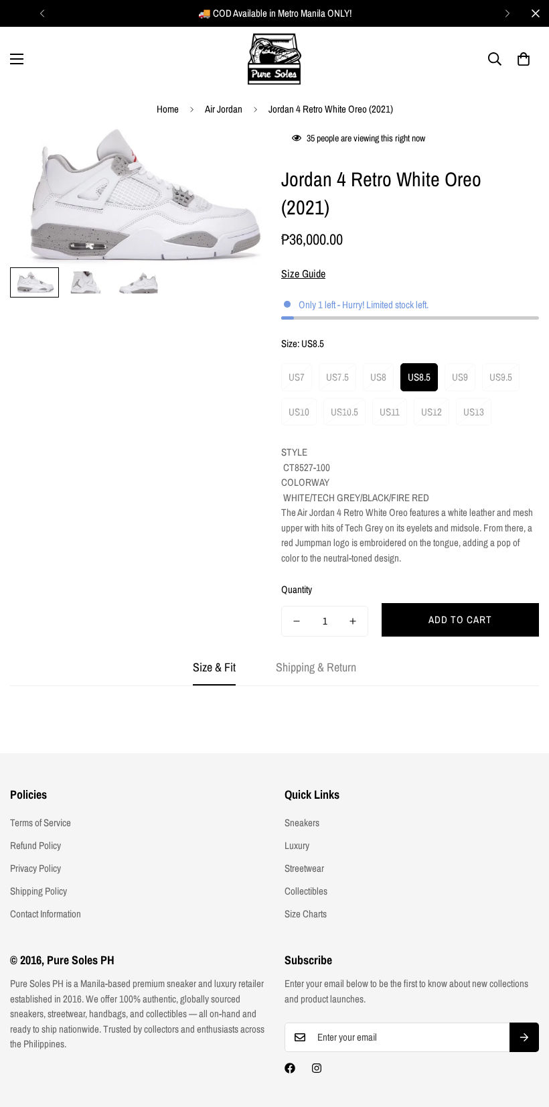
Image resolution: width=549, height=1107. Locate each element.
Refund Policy (35, 845)
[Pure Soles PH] (274, 59)
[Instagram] (316, 1068)
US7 (297, 377)
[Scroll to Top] (522, 1034)
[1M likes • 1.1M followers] (290, 1068)
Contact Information (45, 914)
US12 (431, 412)
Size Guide (303, 273)
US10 (299, 412)
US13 (473, 412)
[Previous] (42, 13)
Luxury (297, 845)
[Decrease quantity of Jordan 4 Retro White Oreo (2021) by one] (296, 621)
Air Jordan (223, 109)
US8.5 (419, 377)
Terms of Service (40, 823)
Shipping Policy (38, 891)
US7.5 (337, 377)
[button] (523, 59)
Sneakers (302, 823)
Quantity (296, 589)
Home (168, 109)
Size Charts (306, 914)
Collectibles (306, 891)
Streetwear (304, 868)
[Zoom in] (239, 156)
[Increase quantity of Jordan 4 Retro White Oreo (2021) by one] (353, 621)
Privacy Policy (35, 868)
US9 (460, 377)
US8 (378, 377)
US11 (390, 412)
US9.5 (500, 377)
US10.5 (344, 412)
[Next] (507, 13)
